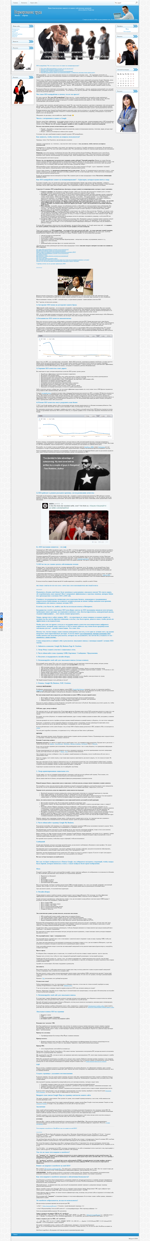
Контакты (24, 3)
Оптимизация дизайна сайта (96, 1006)
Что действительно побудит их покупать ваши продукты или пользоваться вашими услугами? (62, 259)
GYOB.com (39, 690)
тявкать (52, 744)
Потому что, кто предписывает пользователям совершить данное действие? (57, 261)
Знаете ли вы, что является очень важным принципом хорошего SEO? (56, 252)
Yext (66, 751)
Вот (44, 978)
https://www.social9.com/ (94, 1214)
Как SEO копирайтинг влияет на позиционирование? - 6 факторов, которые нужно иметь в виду (68, 72)
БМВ (92, 447)
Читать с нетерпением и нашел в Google (52, 70)
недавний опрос (46, 393)
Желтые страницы (75, 744)
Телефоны (15, 30)
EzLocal (95, 744)
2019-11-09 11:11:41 (39, 267)
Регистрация (127, 31)
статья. (38, 728)
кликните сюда (68, 985)
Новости (14, 36)
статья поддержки (41, 1103)
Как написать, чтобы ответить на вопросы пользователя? (57, 71)
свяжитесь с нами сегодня (46, 637)
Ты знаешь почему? (41, 254)
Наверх (15, 1234)
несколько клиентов (83, 559)
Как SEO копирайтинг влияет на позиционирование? (51, 250)
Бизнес (14, 31)
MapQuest (67, 744)
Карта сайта (33, 3)
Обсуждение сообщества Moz (53, 1168)
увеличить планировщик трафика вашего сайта (101, 1007)
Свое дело (15, 32)
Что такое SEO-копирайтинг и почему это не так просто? (57, 68)
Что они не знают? (41, 257)
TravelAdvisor (59, 744)
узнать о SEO (106, 575)
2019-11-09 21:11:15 (39, 589)
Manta (62, 751)
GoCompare (101, 447)
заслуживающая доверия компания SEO (95, 633)
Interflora (87, 447)
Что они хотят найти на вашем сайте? (47, 258)
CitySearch (84, 744)
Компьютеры (15, 29)
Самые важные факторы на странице (96, 1061)
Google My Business (78, 689)
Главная (15, 3)
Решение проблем (17, 34)
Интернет (15, 35)
